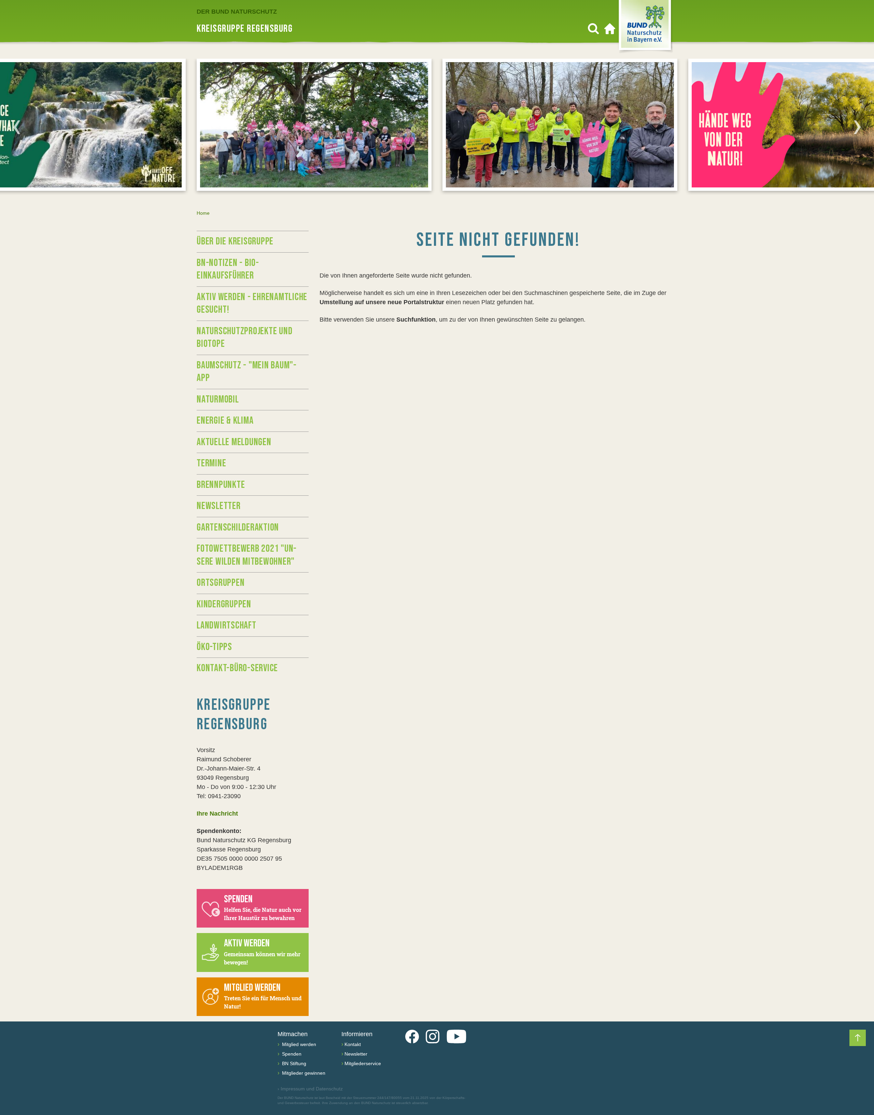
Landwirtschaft (226, 625)
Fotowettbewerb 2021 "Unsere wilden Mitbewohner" (246, 555)
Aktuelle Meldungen (234, 442)
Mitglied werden (298, 1044)
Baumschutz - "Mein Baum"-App (247, 371)
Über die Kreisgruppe (235, 241)
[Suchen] (593, 28)
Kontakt (352, 1044)
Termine (211, 463)
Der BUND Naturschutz (237, 11)
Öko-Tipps (214, 647)
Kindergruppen (224, 604)
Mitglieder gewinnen (303, 1073)
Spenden (291, 1054)
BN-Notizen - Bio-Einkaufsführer (228, 269)
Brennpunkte (221, 485)
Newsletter (219, 506)
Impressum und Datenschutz (310, 1088)
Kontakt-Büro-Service (237, 668)
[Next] (857, 127)
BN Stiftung (293, 1063)
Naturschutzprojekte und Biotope (244, 337)
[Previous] (17, 127)
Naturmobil (218, 399)
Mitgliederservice (362, 1063)
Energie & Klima (225, 420)
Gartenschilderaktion (238, 527)
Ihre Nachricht (217, 813)
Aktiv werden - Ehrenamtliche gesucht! (252, 303)
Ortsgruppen (220, 583)
